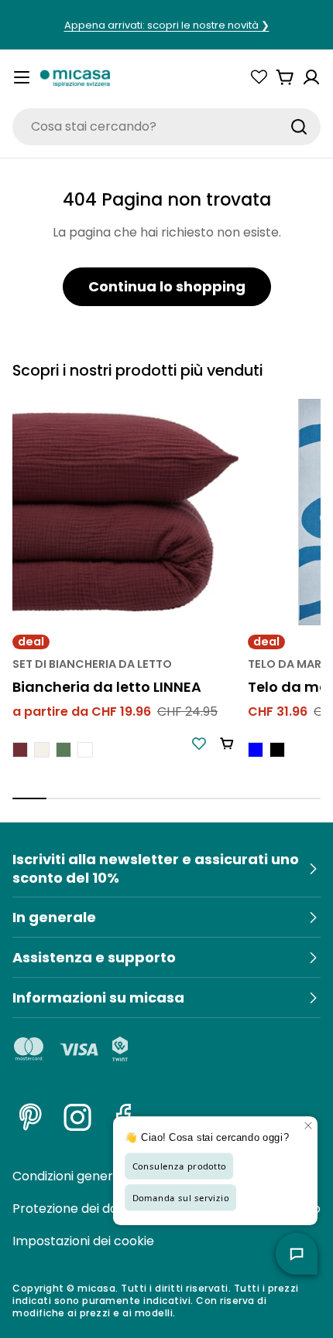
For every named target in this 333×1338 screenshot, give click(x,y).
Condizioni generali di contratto (107, 1176)
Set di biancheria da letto (92, 664)
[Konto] (311, 77)
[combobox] (166, 126)
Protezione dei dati (68, 1208)
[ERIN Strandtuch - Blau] (255, 750)
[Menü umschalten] (21, 77)
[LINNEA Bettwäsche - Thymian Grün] (63, 750)
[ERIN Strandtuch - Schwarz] (277, 750)
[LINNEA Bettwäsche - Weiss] (85, 750)
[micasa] (75, 77)
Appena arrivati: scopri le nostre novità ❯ (166, 25)
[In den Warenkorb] (227, 743)
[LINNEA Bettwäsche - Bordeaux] (20, 750)
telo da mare (288, 664)
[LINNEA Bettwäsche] (125, 512)
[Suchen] (299, 126)
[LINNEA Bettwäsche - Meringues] (42, 750)
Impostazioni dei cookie (83, 1241)
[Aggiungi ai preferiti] (199, 743)
